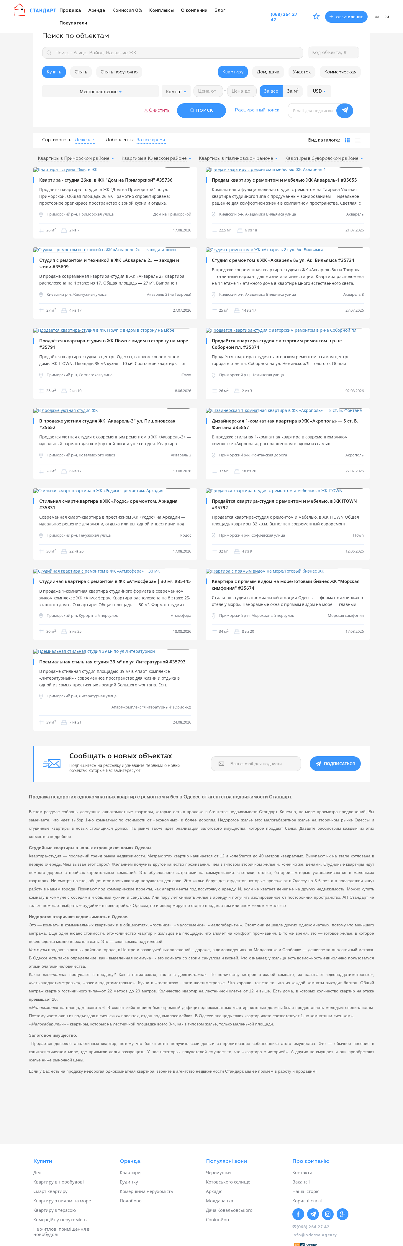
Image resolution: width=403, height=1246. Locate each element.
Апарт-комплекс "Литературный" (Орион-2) (151, 707)
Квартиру (232, 72)
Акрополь (354, 455)
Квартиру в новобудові (58, 1182)
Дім (37, 1172)
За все (271, 91)
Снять (81, 72)
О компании (194, 10)
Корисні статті (307, 1201)
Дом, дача (268, 72)
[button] (319, 91)
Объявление (349, 17)
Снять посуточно (119, 72)
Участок (302, 72)
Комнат (174, 91)
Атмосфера (181, 615)
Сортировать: (57, 140)
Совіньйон (217, 1219)
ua (377, 16)
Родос (185, 535)
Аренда (96, 10)
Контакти (302, 1172)
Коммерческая (340, 72)
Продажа (70, 10)
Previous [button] (42, 170)
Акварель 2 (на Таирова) (169, 294)
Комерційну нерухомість (60, 1219)
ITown (186, 375)
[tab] (347, 140)
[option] (115, 169)
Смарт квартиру (50, 1191)
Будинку (129, 1182)
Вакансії (301, 1182)
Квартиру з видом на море (62, 1201)
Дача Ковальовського (229, 1210)
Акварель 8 (353, 294)
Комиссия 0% (127, 10)
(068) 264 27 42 (284, 16)
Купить (54, 72)
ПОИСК (204, 111)
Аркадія (214, 1191)
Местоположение (99, 91)
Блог (219, 10)
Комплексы (161, 10)
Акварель (355, 214)
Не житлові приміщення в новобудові (61, 1231)
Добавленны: (120, 140)
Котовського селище (228, 1182)
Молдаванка (219, 1201)
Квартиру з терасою (54, 1210)
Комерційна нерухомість (146, 1191)
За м (293, 90)
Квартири (130, 1172)
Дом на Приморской (172, 214)
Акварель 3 (181, 455)
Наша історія (306, 1191)
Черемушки (218, 1172)
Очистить (159, 110)
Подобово (131, 1201)
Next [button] (188, 170)
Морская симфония (346, 615)
